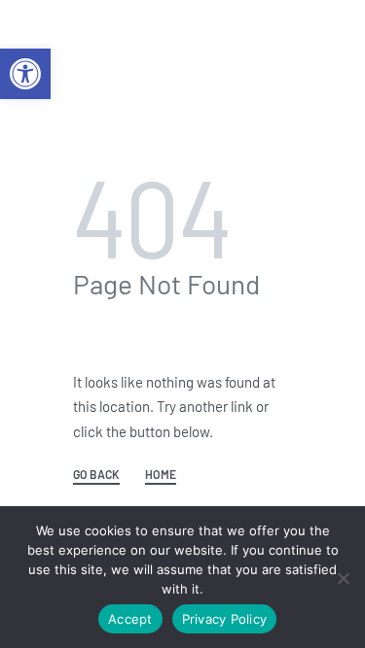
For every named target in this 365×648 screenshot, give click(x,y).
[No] (343, 574)
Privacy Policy (225, 619)
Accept (130, 619)
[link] (25, 74)
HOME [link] (160, 474)
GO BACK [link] (96, 474)
